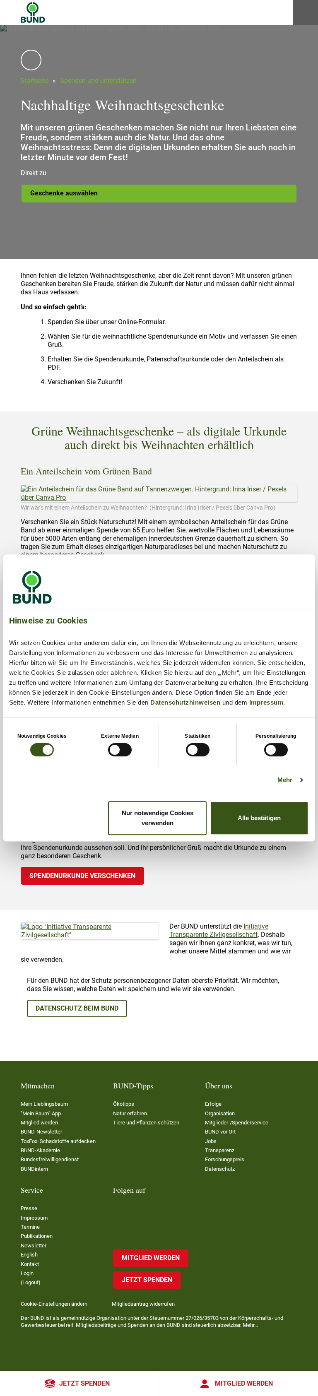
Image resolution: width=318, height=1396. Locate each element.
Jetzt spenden (84, 1383)
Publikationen (37, 1236)
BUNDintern (34, 1169)
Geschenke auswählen (64, 193)
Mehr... (250, 1325)
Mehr (284, 779)
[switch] (120, 749)
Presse (29, 1208)
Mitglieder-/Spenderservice (236, 1122)
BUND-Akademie (40, 1150)
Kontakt (30, 1264)
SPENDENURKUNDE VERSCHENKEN (82, 876)
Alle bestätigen (259, 817)
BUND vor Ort (220, 1132)
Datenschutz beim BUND (77, 1008)
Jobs (211, 1141)
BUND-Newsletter (41, 1132)
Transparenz (219, 1150)
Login (27, 1273)
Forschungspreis (224, 1159)
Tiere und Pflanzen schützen (146, 1122)
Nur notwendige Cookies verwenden (157, 817)
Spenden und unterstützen (98, 80)
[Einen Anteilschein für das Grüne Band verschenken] (159, 493)
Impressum (266, 702)
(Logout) (31, 1282)
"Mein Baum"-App (41, 1113)
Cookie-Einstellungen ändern (54, 1304)
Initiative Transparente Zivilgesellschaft (218, 930)
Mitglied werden (244, 1383)
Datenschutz (220, 1169)
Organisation (220, 1113)
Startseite (34, 80)
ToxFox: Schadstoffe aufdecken (58, 1141)
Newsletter (33, 1245)
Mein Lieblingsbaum (44, 1104)
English (29, 1255)
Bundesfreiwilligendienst (50, 1159)
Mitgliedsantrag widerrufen (143, 1304)
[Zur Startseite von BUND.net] (33, 12)
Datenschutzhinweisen (185, 702)
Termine (30, 1227)
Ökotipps (123, 1104)
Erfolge (213, 1104)
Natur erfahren (130, 1113)
